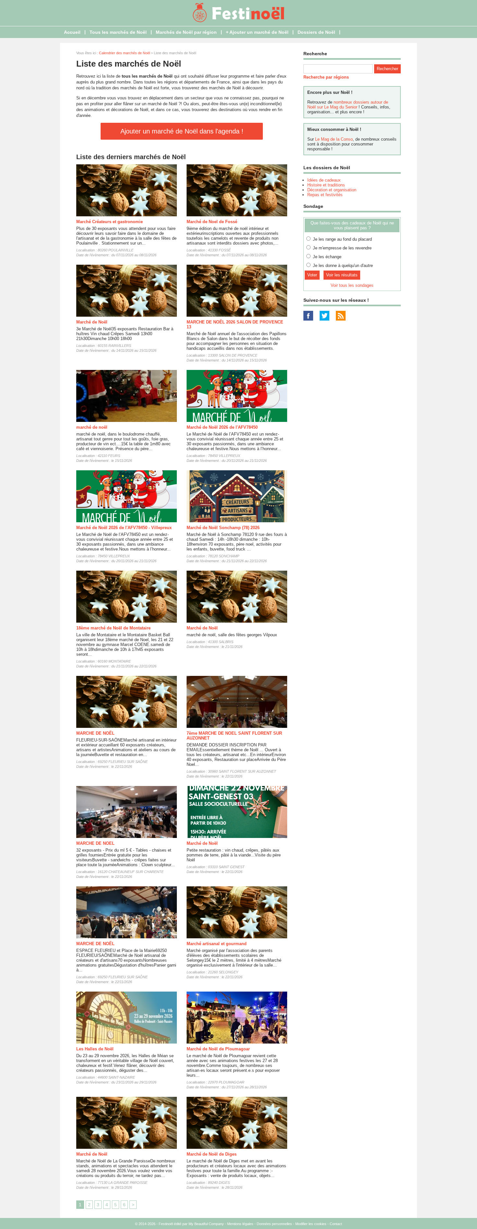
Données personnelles (274, 1224)
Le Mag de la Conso (334, 139)
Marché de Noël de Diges (212, 1154)
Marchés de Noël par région (186, 32)
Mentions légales (240, 1224)
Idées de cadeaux (324, 180)
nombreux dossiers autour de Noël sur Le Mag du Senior (347, 104)
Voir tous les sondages (352, 285)
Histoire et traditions (326, 185)
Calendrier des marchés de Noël (124, 53)
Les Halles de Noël (95, 1048)
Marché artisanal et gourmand (217, 943)
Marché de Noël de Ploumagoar (218, 1048)
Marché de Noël (91, 322)
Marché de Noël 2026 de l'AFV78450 (222, 427)
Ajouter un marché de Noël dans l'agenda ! (181, 131)
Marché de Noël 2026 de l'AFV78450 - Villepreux (124, 527)
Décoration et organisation (331, 189)
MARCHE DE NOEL (95, 843)
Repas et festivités (325, 194)
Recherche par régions (326, 77)
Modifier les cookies (310, 1224)
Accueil (72, 32)
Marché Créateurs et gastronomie (109, 221)
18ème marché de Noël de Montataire (113, 628)
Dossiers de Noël (316, 32)
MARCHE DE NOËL (95, 733)
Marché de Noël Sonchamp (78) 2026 (223, 527)
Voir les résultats (342, 274)
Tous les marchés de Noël (118, 32)
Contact (336, 1224)
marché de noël (91, 427)
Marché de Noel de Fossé (212, 221)
